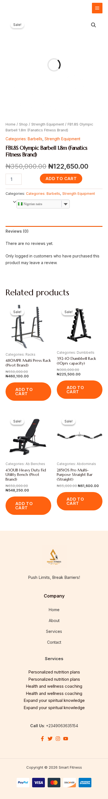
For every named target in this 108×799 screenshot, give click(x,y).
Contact (54, 642)
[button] (94, 25)
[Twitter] (50, 738)
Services (54, 631)
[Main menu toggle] (97, 8)
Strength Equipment (47, 124)
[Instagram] (57, 738)
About (54, 620)
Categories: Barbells (24, 138)
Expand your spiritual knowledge (54, 700)
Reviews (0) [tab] (17, 231)
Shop (23, 124)
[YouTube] (65, 738)
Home (11, 124)
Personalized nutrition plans (54, 672)
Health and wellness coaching (54, 686)
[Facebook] (42, 738)
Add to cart (61, 178)
